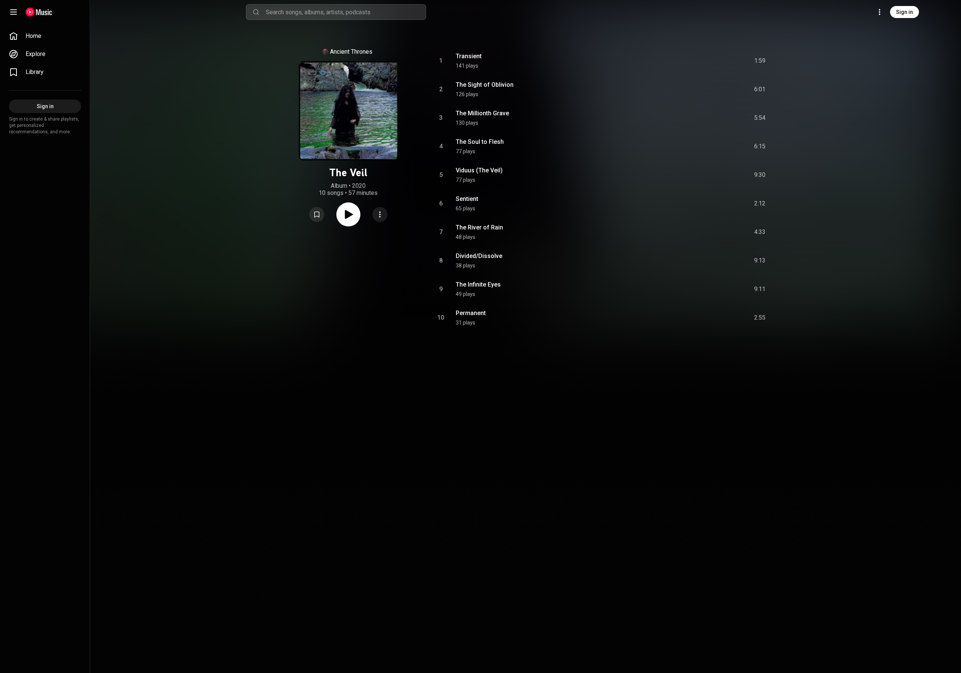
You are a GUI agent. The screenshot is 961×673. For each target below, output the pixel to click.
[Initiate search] (256, 12)
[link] (45, 36)
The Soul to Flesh (480, 141)
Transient (469, 56)
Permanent (471, 313)
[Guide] (13, 12)
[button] (316, 214)
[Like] (703, 61)
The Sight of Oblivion (485, 84)
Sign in (904, 12)
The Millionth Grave (482, 113)
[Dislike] (717, 61)
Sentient (467, 198)
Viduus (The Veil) (479, 170)
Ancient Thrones (351, 51)
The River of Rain (479, 227)
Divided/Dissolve (479, 256)
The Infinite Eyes (478, 284)
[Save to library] (316, 214)
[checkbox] (760, 60)
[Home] (39, 12)
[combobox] (346, 12)
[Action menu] (379, 214)
